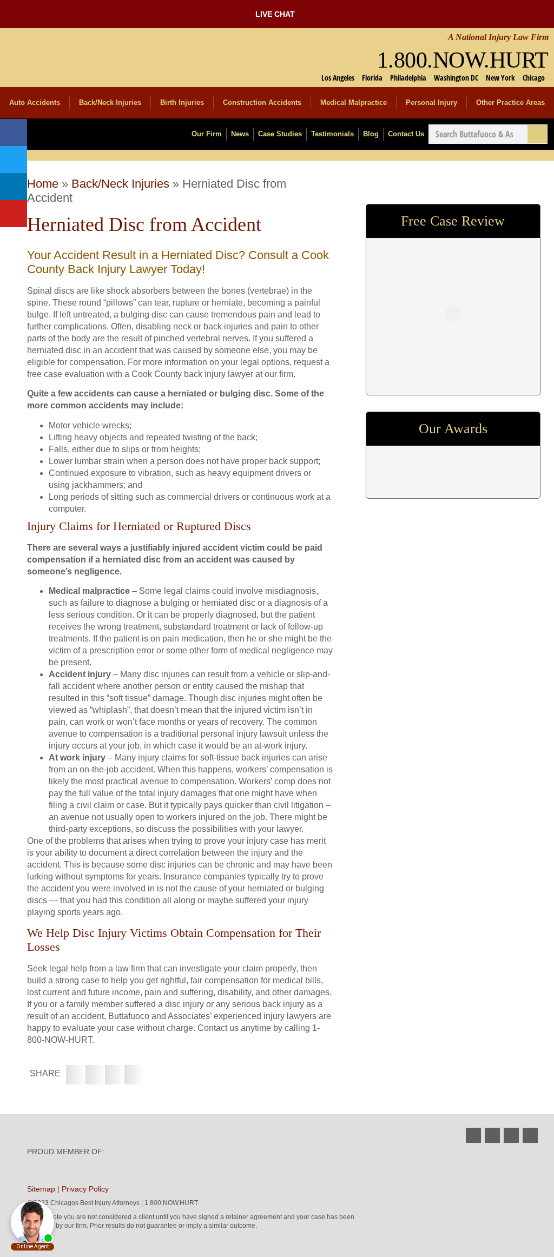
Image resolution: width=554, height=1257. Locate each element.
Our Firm (207, 134)
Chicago (534, 78)
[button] (75, 1074)
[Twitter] (13, 159)
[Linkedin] (13, 186)
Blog (371, 134)
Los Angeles (337, 78)
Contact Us (406, 134)
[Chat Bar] (277, 14)
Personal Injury (431, 102)
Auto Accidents (34, 102)
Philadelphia (408, 78)
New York (500, 78)
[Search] (537, 134)
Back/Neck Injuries (110, 102)
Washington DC (456, 78)
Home (42, 183)
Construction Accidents (262, 102)
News (240, 134)
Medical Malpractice (353, 102)
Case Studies (280, 134)
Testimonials (332, 134)
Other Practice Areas (510, 102)
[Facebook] (13, 132)
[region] (453, 465)
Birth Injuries (182, 102)
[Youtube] (13, 213)
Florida (372, 78)
